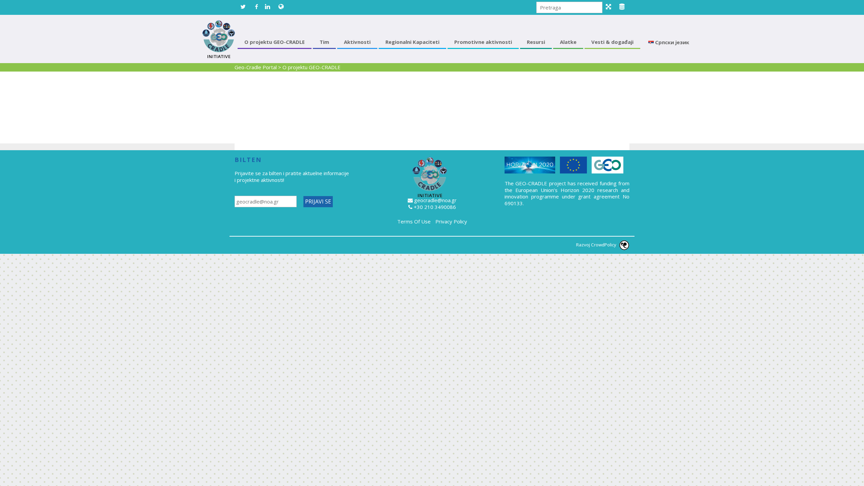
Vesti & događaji (612, 41)
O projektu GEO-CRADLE (274, 41)
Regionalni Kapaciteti (412, 41)
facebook (256, 7)
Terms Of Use (414, 221)
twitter (243, 7)
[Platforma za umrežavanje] (611, 7)
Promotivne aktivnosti (483, 41)
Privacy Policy (451, 221)
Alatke (568, 41)
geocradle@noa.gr (435, 200)
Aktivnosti (357, 41)
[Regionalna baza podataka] (624, 7)
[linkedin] (270, 7)
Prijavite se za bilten (259, 173)
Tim (324, 41)
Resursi (536, 41)
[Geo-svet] (283, 7)
